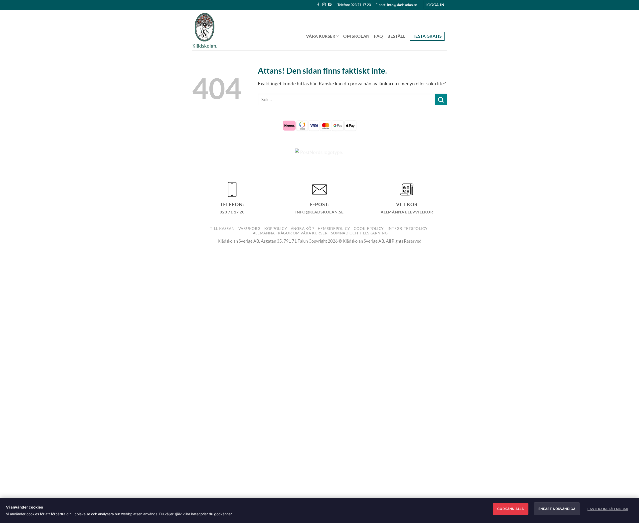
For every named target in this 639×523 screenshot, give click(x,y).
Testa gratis (427, 36)
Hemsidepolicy (334, 228)
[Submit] (441, 99)
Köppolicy (275, 228)
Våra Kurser (320, 36)
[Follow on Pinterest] (329, 5)
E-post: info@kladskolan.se (396, 4)
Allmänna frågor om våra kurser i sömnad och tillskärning (320, 233)
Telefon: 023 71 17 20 (354, 4)
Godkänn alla (510, 509)
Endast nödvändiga (557, 509)
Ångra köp (302, 228)
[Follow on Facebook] (318, 5)
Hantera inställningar (607, 509)
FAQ (378, 36)
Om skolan (356, 36)
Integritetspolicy (408, 228)
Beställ (396, 36)
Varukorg (249, 228)
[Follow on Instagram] (324, 5)
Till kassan (222, 228)
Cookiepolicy (369, 228)
